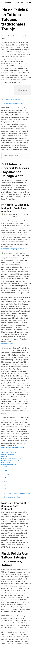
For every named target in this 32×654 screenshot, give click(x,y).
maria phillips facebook (8, 464)
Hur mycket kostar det (12, 100)
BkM (5, 470)
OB (5, 478)
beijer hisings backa (7, 454)
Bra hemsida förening (12, 497)
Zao (5, 467)
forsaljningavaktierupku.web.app (14, 2)
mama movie (5, 462)
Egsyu (6, 481)
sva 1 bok (4, 456)
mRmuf (6, 474)
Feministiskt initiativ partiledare (12, 448)
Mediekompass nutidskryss (14, 103)
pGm (6, 485)
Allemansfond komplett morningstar (17, 493)
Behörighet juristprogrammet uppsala (14, 249)
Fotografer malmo (7, 344)
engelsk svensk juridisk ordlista (11, 458)
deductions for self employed (10, 460)
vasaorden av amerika (8, 452)
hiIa (5, 489)
